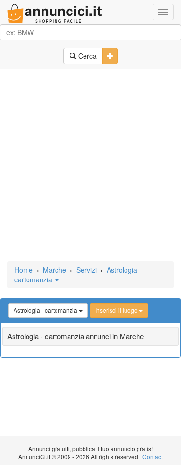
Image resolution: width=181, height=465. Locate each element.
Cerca (86, 56)
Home (23, 270)
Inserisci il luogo (117, 310)
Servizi (86, 270)
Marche (54, 270)
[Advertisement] (90, 166)
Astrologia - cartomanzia (46, 310)
